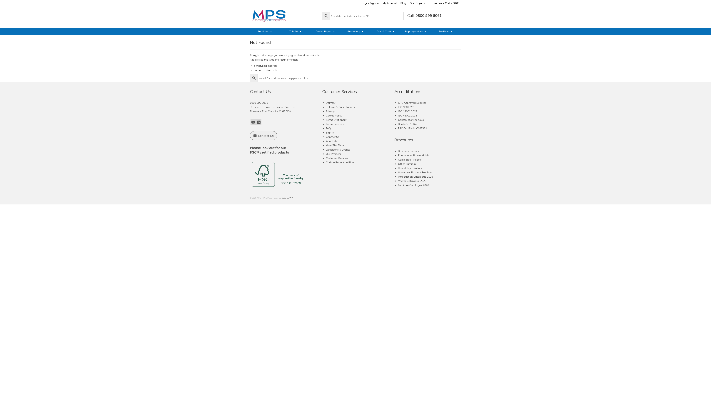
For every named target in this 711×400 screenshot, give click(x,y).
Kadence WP (287, 198)
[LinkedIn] (258, 122)
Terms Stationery (336, 119)
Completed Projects (410, 159)
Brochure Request (409, 151)
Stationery (353, 31)
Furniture (263, 31)
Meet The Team (335, 145)
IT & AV (293, 31)
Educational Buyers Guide (413, 155)
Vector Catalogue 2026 (412, 181)
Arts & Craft (384, 31)
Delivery (330, 102)
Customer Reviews (337, 158)
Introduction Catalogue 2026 (415, 176)
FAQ (328, 128)
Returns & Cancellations (340, 107)
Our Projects (333, 154)
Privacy (330, 111)
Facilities (444, 31)
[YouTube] (253, 122)
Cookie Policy (334, 115)
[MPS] (284, 15)
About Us (331, 141)
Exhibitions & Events (338, 149)
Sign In (330, 132)
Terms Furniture (335, 124)
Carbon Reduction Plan (340, 162)
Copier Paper (323, 31)
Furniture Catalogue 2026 (413, 185)
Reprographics (414, 31)
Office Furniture (407, 164)
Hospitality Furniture (410, 168)
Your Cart (448, 3)
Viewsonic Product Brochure (415, 172)
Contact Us (332, 137)
